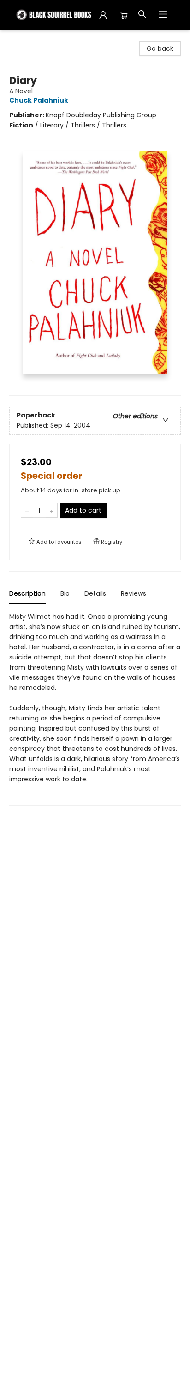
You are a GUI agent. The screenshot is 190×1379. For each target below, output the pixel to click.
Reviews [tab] (133, 593)
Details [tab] (95, 593)
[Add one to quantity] (51, 510)
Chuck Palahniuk (38, 100)
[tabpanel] (95, 708)
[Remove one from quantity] (27, 510)
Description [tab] (27, 593)
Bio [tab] (65, 593)
